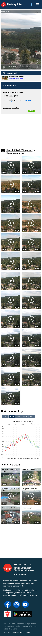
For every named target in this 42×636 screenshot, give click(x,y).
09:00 (12, 417)
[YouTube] (25, 604)
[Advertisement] (21, 130)
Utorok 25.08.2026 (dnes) (19, 150)
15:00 (25, 417)
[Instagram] (16, 604)
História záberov (15, 153)
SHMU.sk (15, 632)
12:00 (18, 417)
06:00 (5, 417)
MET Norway (25, 632)
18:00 (32, 417)
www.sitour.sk (20, 574)
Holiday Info (9, 2)
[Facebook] (7, 604)
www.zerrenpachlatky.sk (16, 78)
